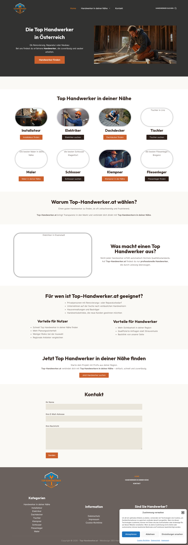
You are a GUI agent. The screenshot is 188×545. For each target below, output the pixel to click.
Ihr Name (50, 402)
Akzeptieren (131, 534)
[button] (183, 512)
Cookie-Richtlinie (143, 540)
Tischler (37, 518)
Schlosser (37, 524)
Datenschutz (155, 540)
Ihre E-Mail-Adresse (55, 414)
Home (73, 8)
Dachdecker (37, 514)
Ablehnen (150, 534)
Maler (37, 531)
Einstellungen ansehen (172, 534)
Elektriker (36, 511)
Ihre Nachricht (52, 426)
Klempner (36, 521)
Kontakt (119, 8)
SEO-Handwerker (119, 540)
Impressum (165, 540)
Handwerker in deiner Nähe (94, 8)
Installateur (37, 508)
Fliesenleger (37, 528)
